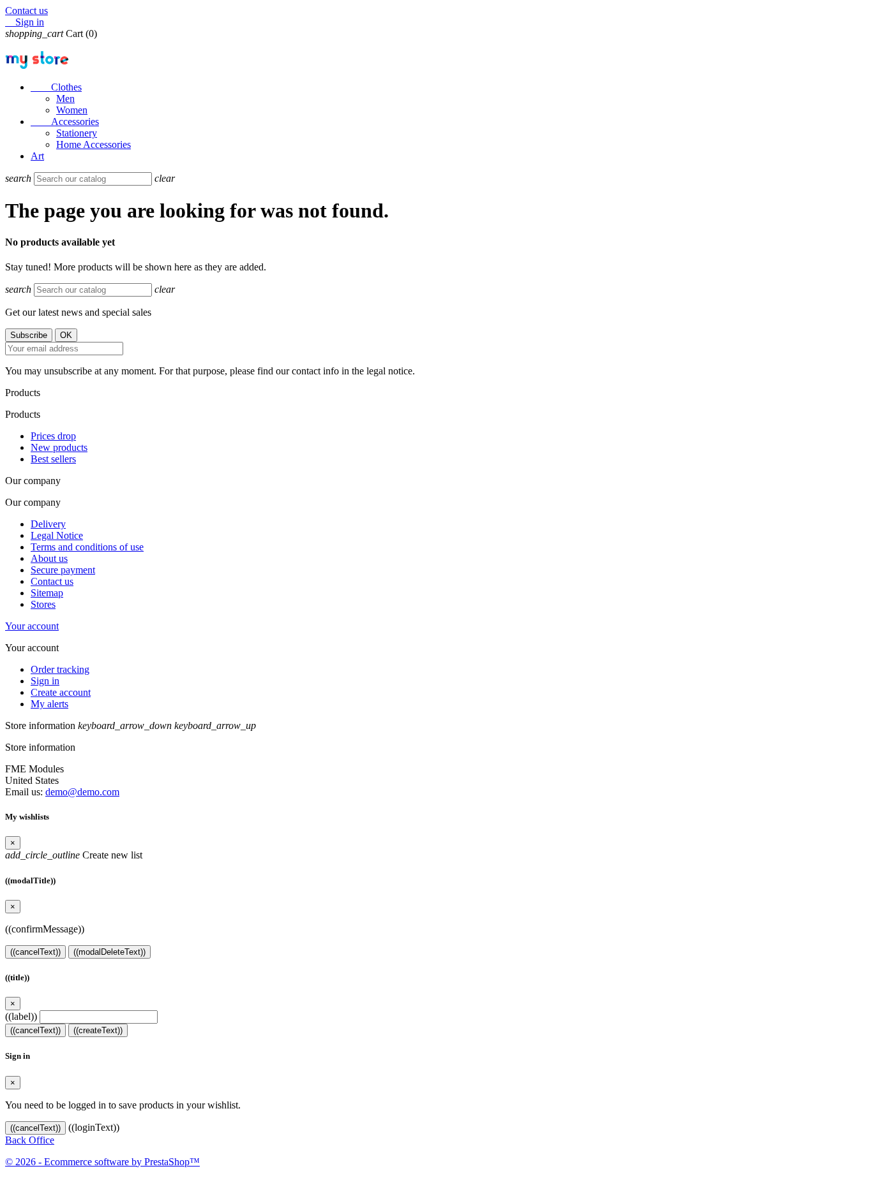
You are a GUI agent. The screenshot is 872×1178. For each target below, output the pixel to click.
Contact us (26, 10)
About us (49, 558)
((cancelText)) (35, 952)
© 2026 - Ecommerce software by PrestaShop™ (102, 1161)
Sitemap (47, 592)
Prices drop (53, 436)
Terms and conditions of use (87, 546)
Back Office (29, 1140)
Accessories (65, 121)
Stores (43, 604)
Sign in (45, 680)
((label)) (21, 1016)
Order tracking (60, 669)
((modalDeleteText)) (109, 952)
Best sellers (53, 458)
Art (37, 156)
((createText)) (98, 1030)
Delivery (48, 524)
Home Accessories (93, 144)
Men (65, 98)
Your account (32, 626)
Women (71, 110)
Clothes (56, 87)
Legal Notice (57, 535)
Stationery (76, 133)
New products (59, 447)
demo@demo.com (82, 791)
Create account (61, 692)
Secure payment (63, 569)
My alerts (49, 703)
